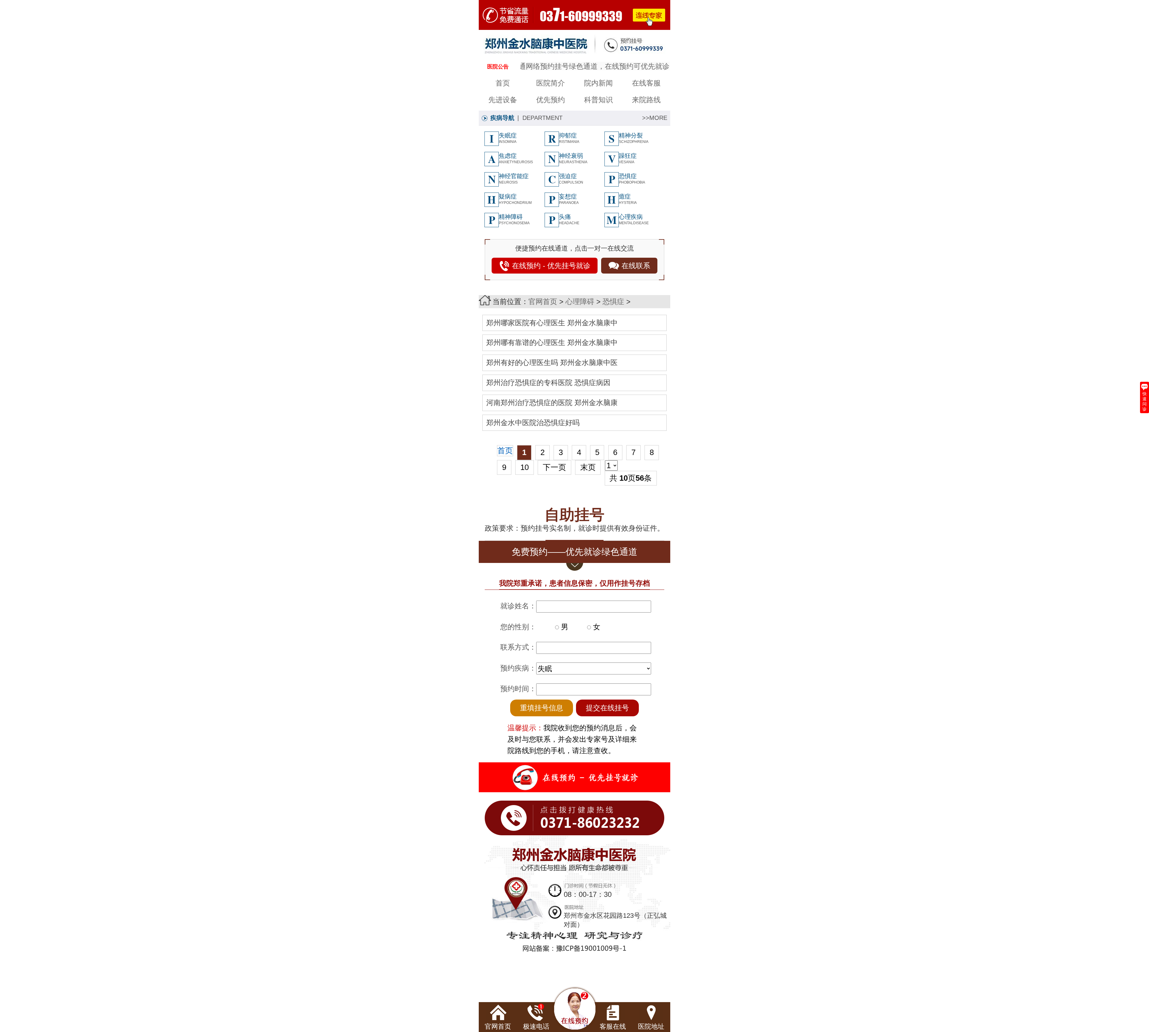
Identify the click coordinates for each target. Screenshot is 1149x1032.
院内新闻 (598, 83)
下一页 (554, 467)
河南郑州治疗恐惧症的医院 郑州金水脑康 (552, 403)
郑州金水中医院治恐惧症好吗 (533, 423)
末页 (588, 467)
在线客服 (646, 83)
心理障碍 (580, 301)
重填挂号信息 (541, 708)
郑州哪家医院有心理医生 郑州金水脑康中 (552, 323)
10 (524, 467)
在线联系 (635, 266)
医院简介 (550, 83)
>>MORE (654, 118)
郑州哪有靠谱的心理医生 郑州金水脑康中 (552, 342)
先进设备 (502, 100)
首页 (503, 83)
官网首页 (542, 301)
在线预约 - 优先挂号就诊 (551, 266)
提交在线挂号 (607, 708)
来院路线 (646, 100)
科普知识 (598, 100)
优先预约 (550, 100)
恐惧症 (613, 301)
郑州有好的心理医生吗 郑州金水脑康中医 (552, 362)
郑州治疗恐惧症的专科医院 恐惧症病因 (548, 382)
